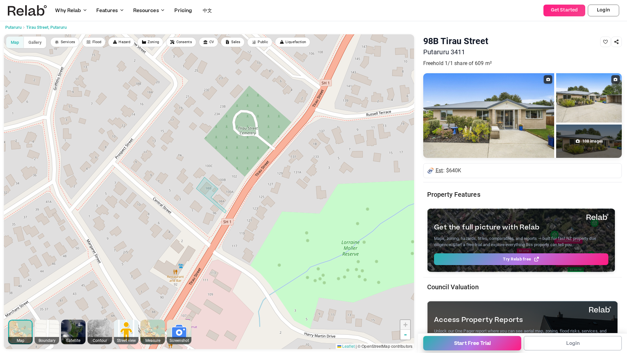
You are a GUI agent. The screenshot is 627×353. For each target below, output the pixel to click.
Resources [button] (146, 10)
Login (603, 10)
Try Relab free (517, 259)
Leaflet (348, 346)
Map (15, 42)
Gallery (34, 42)
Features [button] (107, 10)
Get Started (564, 10)
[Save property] (605, 42)
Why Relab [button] (68, 10)
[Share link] (616, 42)
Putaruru (13, 27)
